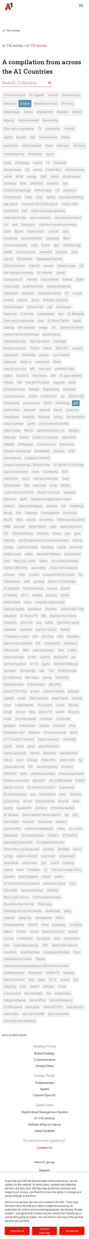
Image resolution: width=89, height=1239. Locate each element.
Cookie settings (44, 1230)
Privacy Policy (67, 14)
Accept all (72, 1231)
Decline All (17, 1231)
